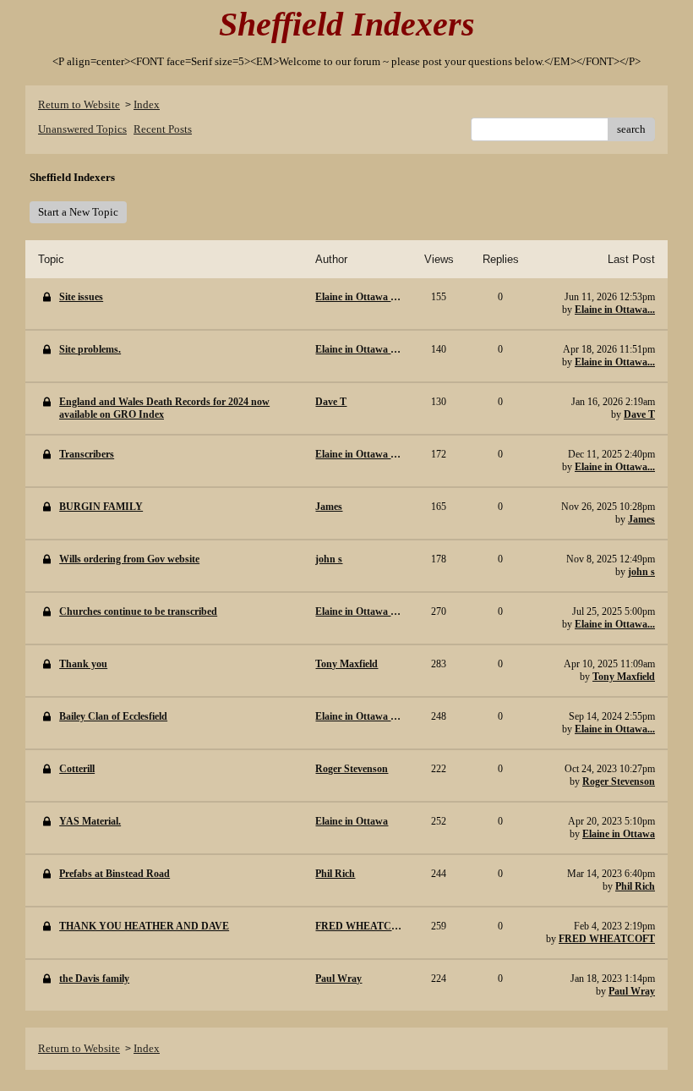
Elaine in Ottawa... (615, 309)
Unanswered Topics (82, 129)
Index (147, 104)
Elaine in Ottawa (618, 834)
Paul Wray (631, 991)
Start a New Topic (78, 212)
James (641, 519)
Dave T (639, 414)
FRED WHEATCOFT (607, 939)
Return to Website (79, 104)
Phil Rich (635, 886)
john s (641, 572)
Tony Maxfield (623, 677)
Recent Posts (163, 129)
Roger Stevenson (618, 781)
